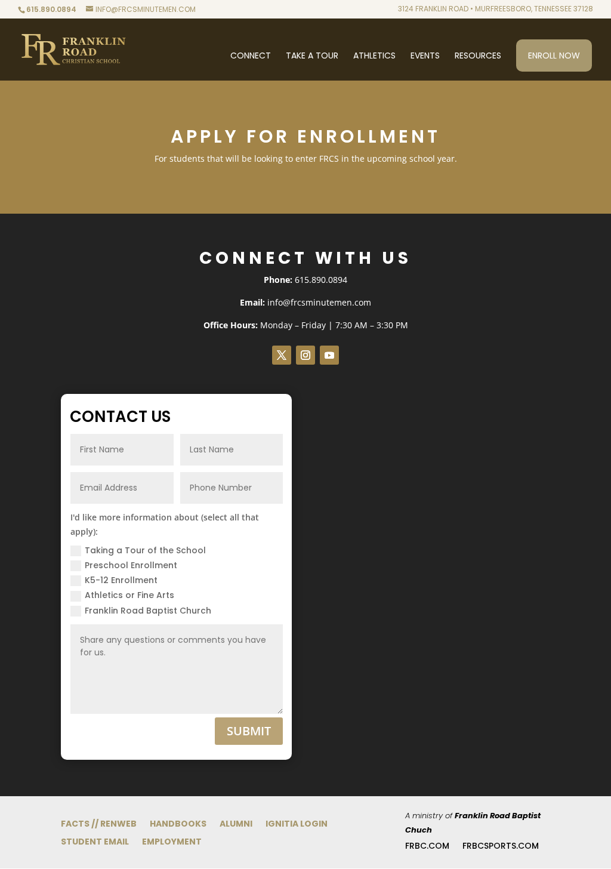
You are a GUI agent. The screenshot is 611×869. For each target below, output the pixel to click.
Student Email (95, 842)
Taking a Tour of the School (145, 550)
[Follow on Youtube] (329, 355)
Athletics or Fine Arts (129, 595)
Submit (249, 731)
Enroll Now (554, 55)
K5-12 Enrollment (121, 580)
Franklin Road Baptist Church (148, 611)
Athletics (374, 56)
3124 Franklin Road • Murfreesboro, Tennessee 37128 (495, 9)
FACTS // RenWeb (99, 824)
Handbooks (178, 824)
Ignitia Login (297, 824)
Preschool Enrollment (131, 565)
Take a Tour (312, 56)
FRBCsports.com (500, 847)
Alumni (236, 824)
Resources (478, 56)
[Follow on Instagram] (305, 355)
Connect (250, 56)
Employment (172, 842)
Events (425, 56)
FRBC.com (427, 847)
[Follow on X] (281, 355)
